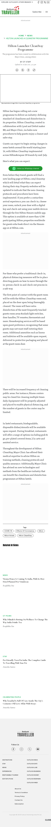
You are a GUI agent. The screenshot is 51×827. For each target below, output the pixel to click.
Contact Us (19, 800)
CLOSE (48, 820)
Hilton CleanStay (25, 535)
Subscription (19, 804)
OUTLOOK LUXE (32, 767)
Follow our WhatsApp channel (28, 168)
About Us (18, 789)
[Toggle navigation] (47, 12)
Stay (5, 656)
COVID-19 (8, 531)
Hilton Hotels (9, 535)
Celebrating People (12, 697)
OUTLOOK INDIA (32, 760)
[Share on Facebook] (28, 70)
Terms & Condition (21, 792)
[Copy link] (34, 70)
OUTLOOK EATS (32, 764)
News (29, 35)
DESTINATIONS (7, 760)
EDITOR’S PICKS (7, 779)
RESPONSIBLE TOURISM (10, 775)
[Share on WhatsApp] (17, 70)
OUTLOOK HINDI (32, 783)
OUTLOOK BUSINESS (34, 771)
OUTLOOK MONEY (33, 775)
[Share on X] (23, 70)
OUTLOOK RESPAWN (34, 779)
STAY (4, 764)
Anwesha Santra (9, 667)
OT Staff (27, 62)
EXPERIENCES (7, 771)
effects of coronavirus (25, 531)
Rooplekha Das (8, 585)
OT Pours (7, 616)
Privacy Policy (20, 796)
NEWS (4, 767)
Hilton (41, 531)
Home (21, 35)
